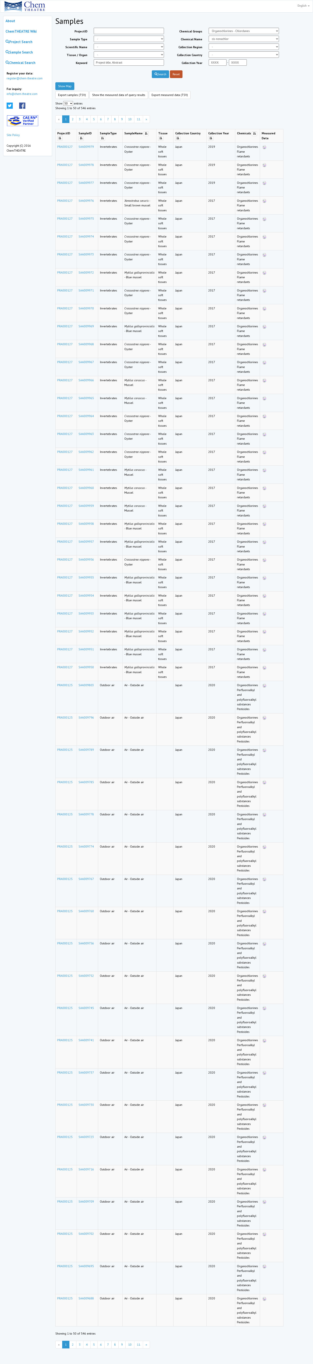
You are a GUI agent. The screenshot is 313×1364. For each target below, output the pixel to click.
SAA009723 (86, 1137)
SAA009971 (86, 290)
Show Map (65, 86)
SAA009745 (86, 1008)
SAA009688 (86, 1298)
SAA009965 (86, 398)
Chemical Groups (190, 31)
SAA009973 (86, 254)
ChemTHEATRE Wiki (21, 31)
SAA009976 (86, 201)
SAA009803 (86, 685)
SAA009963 (86, 434)
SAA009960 (86, 488)
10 (130, 119)
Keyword (81, 63)
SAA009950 (86, 667)
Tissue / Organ (77, 55)
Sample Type (78, 39)
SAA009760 (86, 911)
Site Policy (13, 135)
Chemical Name (191, 39)
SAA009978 (86, 165)
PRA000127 (65, 147)
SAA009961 (86, 470)
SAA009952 (86, 631)
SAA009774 (86, 846)
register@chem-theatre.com (25, 78)
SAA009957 (86, 542)
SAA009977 (86, 183)
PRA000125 (65, 685)
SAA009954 (86, 595)
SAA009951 (86, 649)
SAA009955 (86, 577)
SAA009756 (86, 943)
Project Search (20, 41)
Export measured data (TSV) (170, 95)
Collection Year (192, 63)
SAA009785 (86, 782)
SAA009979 (86, 147)
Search (162, 74)
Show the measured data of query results (118, 95)
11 (138, 119)
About (10, 21)
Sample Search (21, 52)
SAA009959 (86, 506)
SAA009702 (86, 1234)
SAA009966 (86, 380)
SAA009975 (86, 218)
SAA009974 (86, 236)
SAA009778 (86, 814)
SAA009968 (86, 344)
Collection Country (189, 55)
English (302, 5)
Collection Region (190, 47)
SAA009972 (86, 272)
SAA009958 (86, 524)
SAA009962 (86, 452)
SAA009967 (86, 362)
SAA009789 (86, 750)
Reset (176, 74)
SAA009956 (86, 559)
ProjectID (81, 31)
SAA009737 (86, 1072)
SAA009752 (86, 976)
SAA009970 (86, 308)
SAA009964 (86, 416)
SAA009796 (86, 717)
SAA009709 (86, 1201)
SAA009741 (86, 1040)
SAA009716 (86, 1169)
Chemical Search (22, 62)
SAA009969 (86, 326)
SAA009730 (86, 1105)
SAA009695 (86, 1266)
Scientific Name (76, 47)
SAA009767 (86, 879)
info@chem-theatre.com (22, 94)
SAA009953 (86, 613)
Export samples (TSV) (72, 95)
